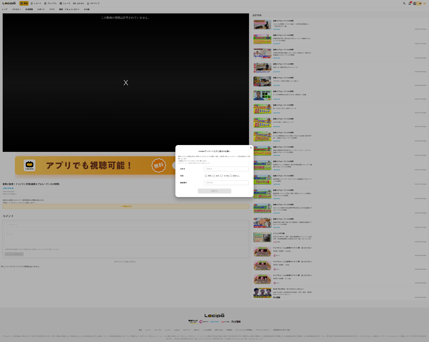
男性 (210, 176)
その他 (226, 176)
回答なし (236, 176)
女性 (217, 176)
